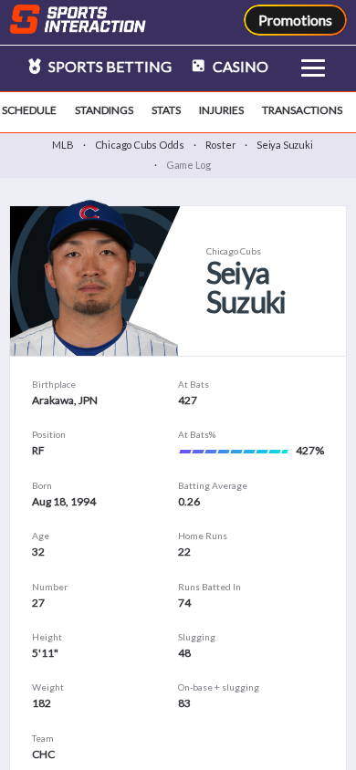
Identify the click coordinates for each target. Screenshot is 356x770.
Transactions (302, 110)
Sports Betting (109, 66)
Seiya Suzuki (284, 145)
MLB (62, 145)
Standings (104, 110)
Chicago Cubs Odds (139, 145)
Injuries (221, 110)
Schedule (29, 110)
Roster (220, 145)
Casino (239, 66)
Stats (166, 110)
